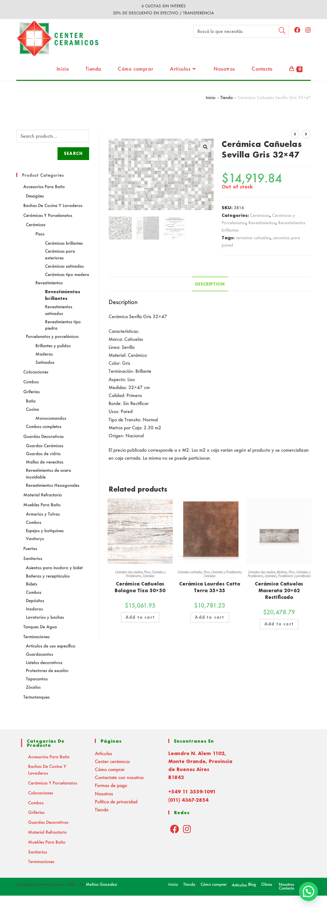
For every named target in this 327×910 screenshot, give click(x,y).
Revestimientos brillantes (62, 295)
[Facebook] (174, 829)
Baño (31, 400)
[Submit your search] (282, 30)
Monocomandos (50, 418)
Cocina (32, 409)
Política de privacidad (116, 802)
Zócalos (33, 687)
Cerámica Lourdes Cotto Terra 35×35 (209, 587)
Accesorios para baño (44, 186)
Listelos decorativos (44, 662)
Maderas (282, 572)
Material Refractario (42, 494)
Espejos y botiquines (45, 530)
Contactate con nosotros (119, 777)
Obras (266, 884)
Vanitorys (35, 538)
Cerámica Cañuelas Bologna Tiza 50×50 (140, 587)
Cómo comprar (110, 769)
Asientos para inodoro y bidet (54, 567)
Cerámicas (260, 215)
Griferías (31, 391)
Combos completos (43, 426)
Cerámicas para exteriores (60, 254)
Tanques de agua (40, 626)
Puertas (30, 548)
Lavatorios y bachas (45, 617)
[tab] (210, 284)
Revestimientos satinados (58, 310)
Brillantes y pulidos (53, 345)
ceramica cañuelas (253, 237)
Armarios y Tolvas (43, 513)
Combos (31, 381)
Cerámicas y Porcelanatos (226, 572)
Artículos (103, 753)
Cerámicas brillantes (64, 243)
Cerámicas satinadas (189, 572)
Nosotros (104, 794)
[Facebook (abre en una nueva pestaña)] (297, 30)
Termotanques (36, 697)
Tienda (226, 97)
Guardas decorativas (43, 436)
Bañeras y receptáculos (48, 575)
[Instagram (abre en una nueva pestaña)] (308, 30)
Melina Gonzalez (101, 884)
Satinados (44, 362)
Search (73, 153)
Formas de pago (111, 785)
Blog (252, 884)
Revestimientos (262, 222)
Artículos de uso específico (50, 645)
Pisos (147, 572)
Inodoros (34, 608)
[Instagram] (187, 829)
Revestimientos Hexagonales (52, 485)
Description (209, 284)
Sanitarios (32, 558)
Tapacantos (37, 678)
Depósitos (35, 600)
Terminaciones (36, 636)
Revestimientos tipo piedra (63, 325)
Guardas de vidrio (43, 453)
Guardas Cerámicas (44, 445)
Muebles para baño (42, 504)
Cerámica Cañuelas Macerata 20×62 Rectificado (279, 590)
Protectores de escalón (47, 670)
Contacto (286, 888)
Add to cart (140, 617)
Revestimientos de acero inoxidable (48, 473)
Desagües (35, 195)
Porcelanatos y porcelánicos (294, 575)
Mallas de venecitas (44, 461)
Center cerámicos (112, 761)
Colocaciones (35, 371)
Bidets (31, 583)
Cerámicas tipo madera (128, 572)
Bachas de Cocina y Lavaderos (52, 205)
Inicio (211, 97)
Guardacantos (39, 654)
